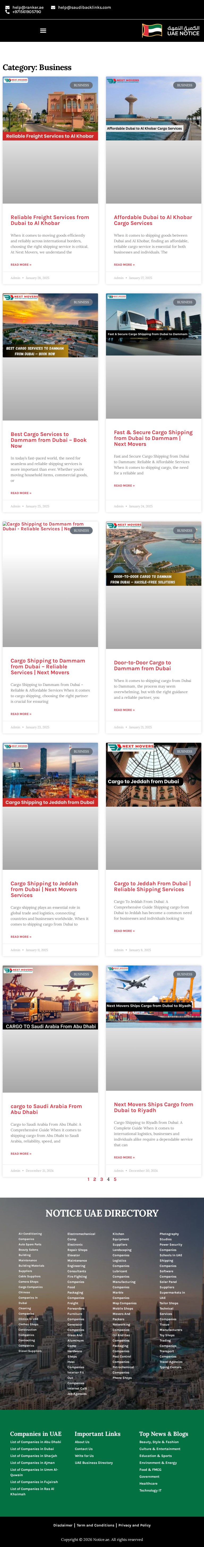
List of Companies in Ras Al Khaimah (32, 1491)
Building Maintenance (28, 1257)
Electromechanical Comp (81, 1236)
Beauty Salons (28, 1249)
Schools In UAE (171, 1255)
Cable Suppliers (30, 1276)
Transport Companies (168, 1353)
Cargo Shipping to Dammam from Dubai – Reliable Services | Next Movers (48, 666)
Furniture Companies (75, 1316)
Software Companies (168, 1273)
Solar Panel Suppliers (168, 1284)
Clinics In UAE (28, 1319)
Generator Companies (75, 1327)
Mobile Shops (123, 1308)
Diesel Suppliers (30, 1351)
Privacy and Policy (134, 1525)
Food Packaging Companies (75, 1292)
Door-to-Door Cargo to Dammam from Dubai (142, 665)
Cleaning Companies (26, 1311)
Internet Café (77, 1388)
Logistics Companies (121, 1263)
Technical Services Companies (168, 1314)
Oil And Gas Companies (121, 1337)
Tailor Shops (169, 1303)
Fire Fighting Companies (77, 1279)
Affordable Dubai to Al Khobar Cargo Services (153, 220)
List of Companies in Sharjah (33, 1456)
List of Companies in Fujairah (34, 1482)
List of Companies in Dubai (32, 1449)
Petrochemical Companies (123, 1369)
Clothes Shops (29, 1324)
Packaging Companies (121, 1348)
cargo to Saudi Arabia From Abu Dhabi (46, 1109)
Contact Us (84, 1449)
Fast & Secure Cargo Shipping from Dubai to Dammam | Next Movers (153, 438)
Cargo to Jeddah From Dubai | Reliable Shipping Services (152, 886)
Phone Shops (122, 1378)
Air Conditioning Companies (30, 1236)
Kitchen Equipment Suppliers (121, 1239)
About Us (82, 1442)
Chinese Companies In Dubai (28, 1298)
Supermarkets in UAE (172, 1295)
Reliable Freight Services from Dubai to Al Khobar (50, 220)
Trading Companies (168, 1343)
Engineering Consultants (76, 1268)
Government (149, 1477)
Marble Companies (121, 1295)
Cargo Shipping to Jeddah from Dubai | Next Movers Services (44, 889)
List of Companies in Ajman (32, 1463)
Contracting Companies (27, 1343)
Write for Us (84, 1456)
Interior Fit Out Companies (75, 1378)
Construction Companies (28, 1332)
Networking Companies (121, 1327)
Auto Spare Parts (30, 1244)
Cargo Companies (31, 1287)
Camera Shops (29, 1281)
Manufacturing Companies (124, 1284)
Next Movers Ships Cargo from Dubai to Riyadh (153, 1107)
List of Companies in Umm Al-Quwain (34, 1472)
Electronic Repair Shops (77, 1247)
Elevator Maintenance (77, 1257)
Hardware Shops (74, 1353)
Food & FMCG (150, 1470)
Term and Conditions (95, 1525)
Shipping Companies (168, 1263)
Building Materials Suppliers (31, 1268)
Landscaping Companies (122, 1252)
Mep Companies (125, 1303)
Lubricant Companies (121, 1273)
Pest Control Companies (122, 1359)
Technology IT (150, 1490)
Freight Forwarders (75, 1305)
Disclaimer (63, 1525)
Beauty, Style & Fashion (159, 1442)
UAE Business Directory (94, 1463)
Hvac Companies (75, 1364)
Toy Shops (167, 1335)
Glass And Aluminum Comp (75, 1340)
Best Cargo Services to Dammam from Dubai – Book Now (49, 440)
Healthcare (148, 1483)
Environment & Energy (158, 1463)
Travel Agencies (171, 1362)
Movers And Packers (121, 1316)
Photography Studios (169, 1236)
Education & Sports (155, 1456)
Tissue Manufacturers (171, 1327)
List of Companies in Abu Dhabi (35, 1442)
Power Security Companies (171, 1247)
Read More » (21, 264)
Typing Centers (170, 1367)
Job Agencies (77, 1394)
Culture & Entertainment (159, 1449)
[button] (43, 31)
